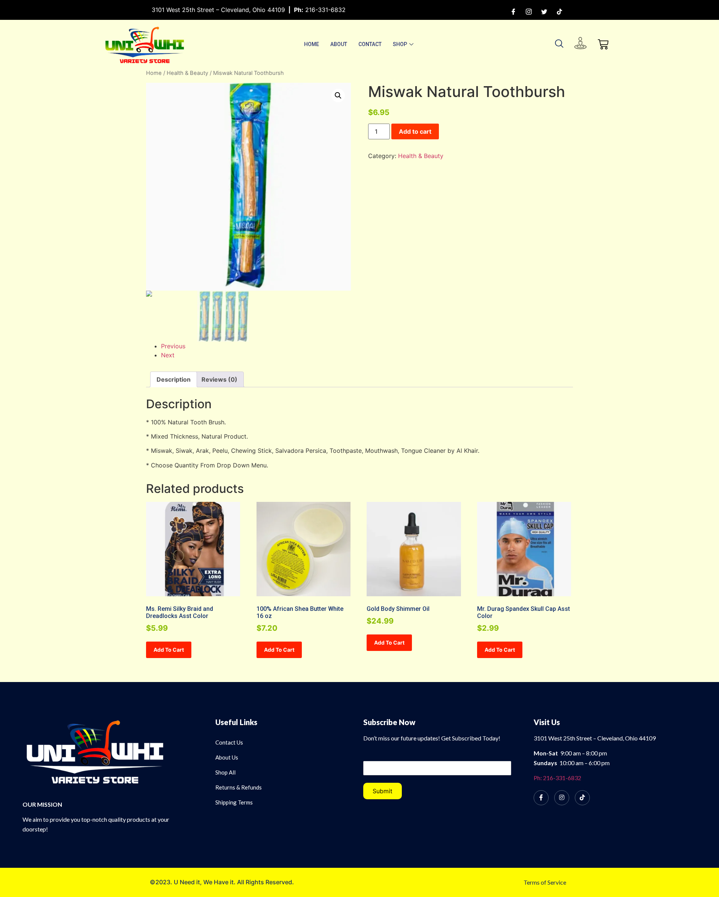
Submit (382, 791)
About (338, 44)
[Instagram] (528, 11)
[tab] (173, 379)
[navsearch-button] (559, 44)
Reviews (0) (219, 379)
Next (168, 355)
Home (311, 44)
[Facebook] (513, 11)
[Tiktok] (559, 11)
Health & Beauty (187, 73)
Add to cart (415, 131)
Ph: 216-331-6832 (557, 777)
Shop (400, 44)
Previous (173, 346)
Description (174, 379)
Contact (370, 44)
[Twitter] (544, 11)
